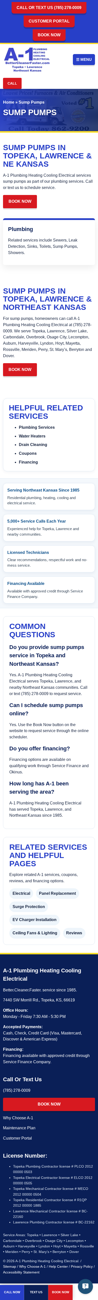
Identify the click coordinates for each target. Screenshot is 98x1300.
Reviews (74, 933)
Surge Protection (29, 907)
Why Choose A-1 (18, 1118)
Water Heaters (32, 436)
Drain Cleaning (33, 445)
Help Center (58, 1266)
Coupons (28, 453)
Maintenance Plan (19, 1128)
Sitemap (9, 1266)
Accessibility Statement (21, 1272)
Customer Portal (49, 21)
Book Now (49, 35)
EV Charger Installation (35, 920)
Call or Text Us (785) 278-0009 (49, 8)
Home (8, 102)
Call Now (12, 1292)
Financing (28, 462)
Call (12, 83)
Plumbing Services (37, 427)
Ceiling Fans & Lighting (35, 933)
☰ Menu (84, 59)
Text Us (36, 1292)
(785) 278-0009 (16, 1090)
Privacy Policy (82, 1266)
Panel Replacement (57, 893)
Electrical (21, 893)
